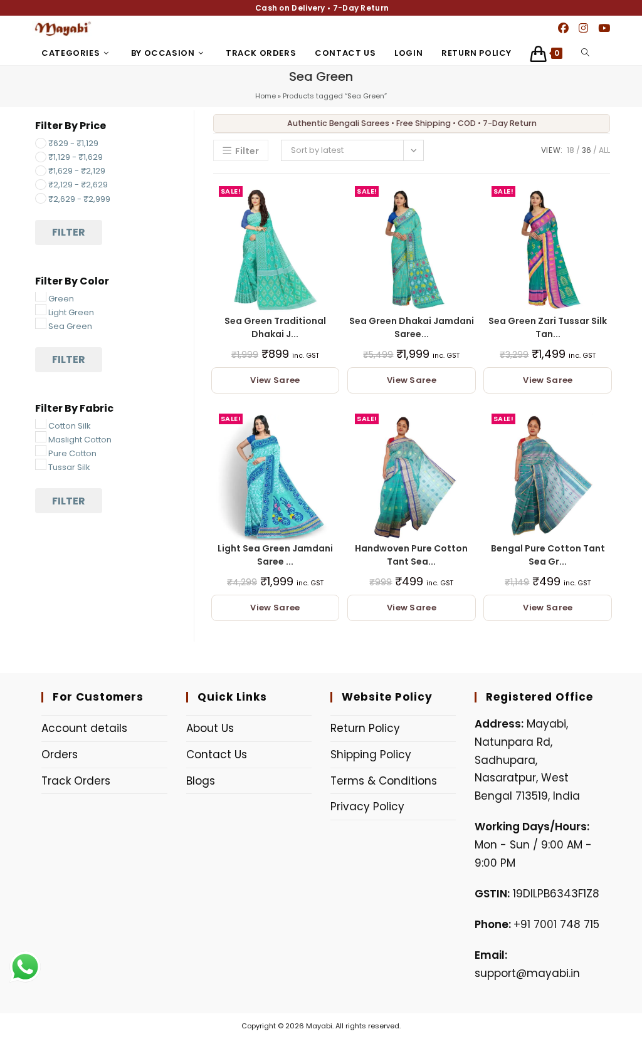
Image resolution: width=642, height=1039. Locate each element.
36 (586, 150)
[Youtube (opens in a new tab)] (604, 28)
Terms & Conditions (383, 780)
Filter (68, 232)
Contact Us (216, 754)
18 (570, 150)
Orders (59, 754)
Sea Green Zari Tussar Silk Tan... (547, 327)
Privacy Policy (367, 806)
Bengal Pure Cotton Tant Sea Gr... (548, 555)
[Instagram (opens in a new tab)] (583, 28)
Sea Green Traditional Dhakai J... (275, 327)
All (604, 150)
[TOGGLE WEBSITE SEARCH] (585, 53)
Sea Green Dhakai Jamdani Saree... (411, 327)
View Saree (275, 380)
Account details (84, 728)
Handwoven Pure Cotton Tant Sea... (411, 555)
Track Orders (75, 780)
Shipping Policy (370, 754)
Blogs (200, 780)
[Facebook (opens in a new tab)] (563, 28)
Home (265, 96)
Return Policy (365, 728)
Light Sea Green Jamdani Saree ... (275, 555)
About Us (210, 728)
